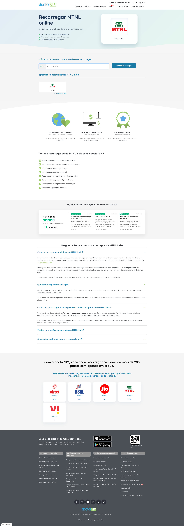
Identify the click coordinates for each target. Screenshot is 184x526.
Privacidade (82, 520)
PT (142, 2)
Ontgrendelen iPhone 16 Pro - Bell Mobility (105, 485)
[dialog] (6, 524)
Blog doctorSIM (126, 488)
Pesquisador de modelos (101, 458)
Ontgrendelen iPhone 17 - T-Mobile (104, 470)
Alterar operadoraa (44, 263)
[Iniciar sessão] (137, 2)
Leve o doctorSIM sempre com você (60, 438)
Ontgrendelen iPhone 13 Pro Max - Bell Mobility (104, 480)
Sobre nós (124, 492)
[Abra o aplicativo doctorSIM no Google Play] (102, 444)
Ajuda (112, 2)
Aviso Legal (92, 520)
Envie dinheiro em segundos (60, 132)
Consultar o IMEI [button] (137, 6)
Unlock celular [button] (123, 6)
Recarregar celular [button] (83, 6)
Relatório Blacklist (99, 462)
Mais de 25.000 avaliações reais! (131, 495)
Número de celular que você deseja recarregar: (65, 59)
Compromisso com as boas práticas (130, 466)
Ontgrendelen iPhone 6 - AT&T (105, 475)
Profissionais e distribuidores (130, 481)
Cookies (100, 520)
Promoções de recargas (47, 458)
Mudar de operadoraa (59, 93)
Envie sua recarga (123, 66)
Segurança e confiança (128, 471)
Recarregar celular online (91, 132)
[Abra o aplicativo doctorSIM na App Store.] (102, 438)
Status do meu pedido (128, 458)
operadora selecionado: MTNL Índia (59, 74)
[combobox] (42, 66)
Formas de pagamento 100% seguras (130, 476)
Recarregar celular (122, 132)
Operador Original (99, 465)
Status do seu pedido (124, 2)
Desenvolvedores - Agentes (132, 484)
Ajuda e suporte (126, 462)
